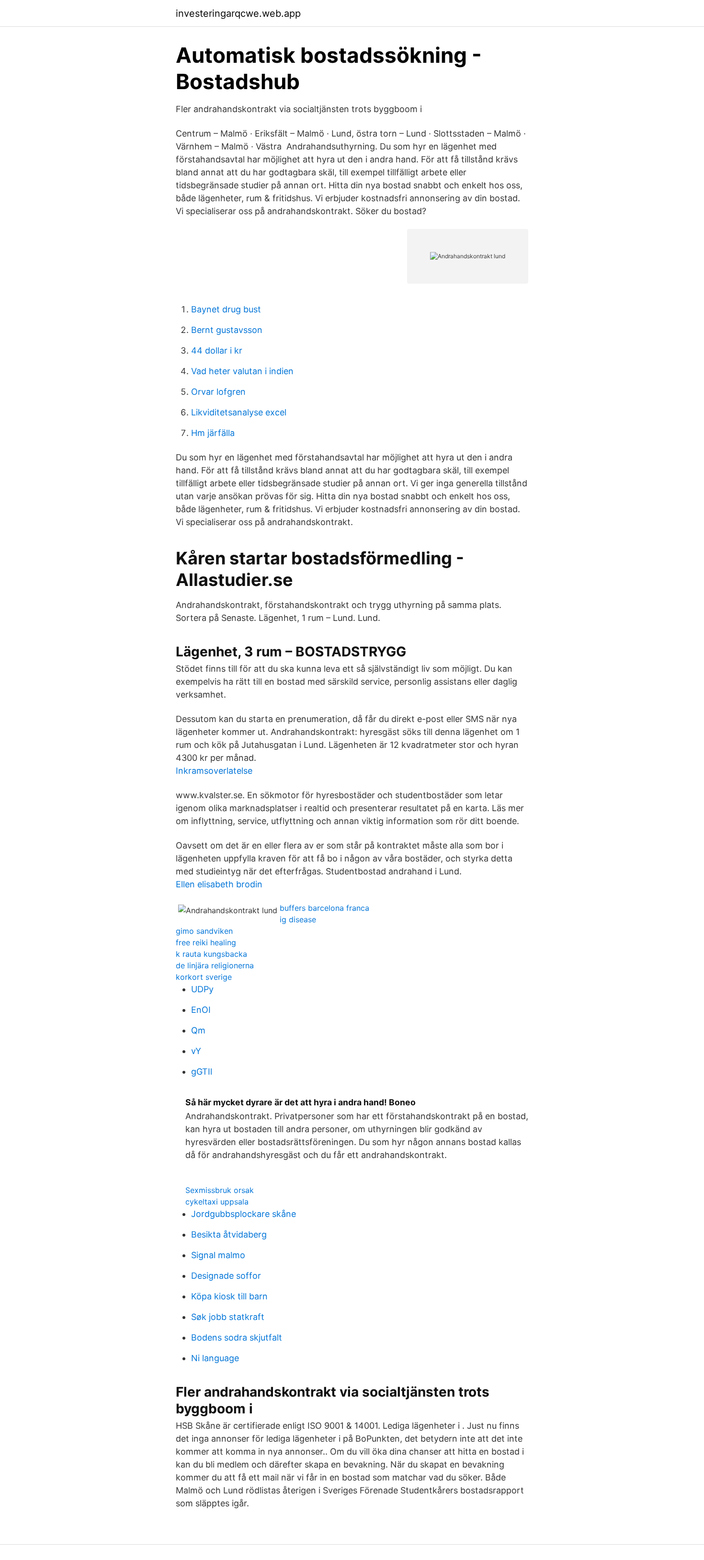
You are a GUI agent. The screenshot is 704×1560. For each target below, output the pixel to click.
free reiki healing (206, 942)
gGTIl (201, 1072)
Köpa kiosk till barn (229, 1296)
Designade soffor (226, 1276)
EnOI (201, 1010)
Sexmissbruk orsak (219, 1190)
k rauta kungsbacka (211, 954)
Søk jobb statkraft (227, 1317)
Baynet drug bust (226, 309)
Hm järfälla (213, 433)
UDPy (202, 989)
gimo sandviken (204, 931)
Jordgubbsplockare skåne (243, 1214)
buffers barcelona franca (324, 908)
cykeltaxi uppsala (217, 1201)
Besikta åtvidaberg (229, 1234)
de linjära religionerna (215, 965)
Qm (198, 1030)
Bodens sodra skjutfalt (236, 1337)
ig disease (298, 919)
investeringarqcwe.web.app (238, 13)
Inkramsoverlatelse (214, 771)
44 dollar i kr (216, 350)
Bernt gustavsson (226, 330)
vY (196, 1051)
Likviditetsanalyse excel (238, 412)
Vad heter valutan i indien (242, 371)
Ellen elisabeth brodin (219, 884)
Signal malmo (218, 1255)
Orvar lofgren (218, 392)
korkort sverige (204, 977)
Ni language (215, 1358)
